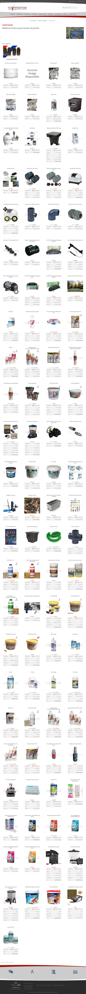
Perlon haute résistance (11, 63)
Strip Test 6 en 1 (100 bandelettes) (75, 780)
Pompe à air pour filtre (32, 168)
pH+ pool (54, 461)
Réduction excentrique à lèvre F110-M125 (32, 240)
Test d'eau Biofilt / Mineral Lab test (75, 462)
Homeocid (75, 672)
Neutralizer (54, 634)
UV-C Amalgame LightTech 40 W (75, 240)
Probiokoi (10, 311)
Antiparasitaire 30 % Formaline (75, 708)
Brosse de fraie (53, 526)
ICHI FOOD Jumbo (54, 383)
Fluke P (10, 347)
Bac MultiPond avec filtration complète (54, 496)
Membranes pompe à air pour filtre (54, 169)
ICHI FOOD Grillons (32, 634)
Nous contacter (70, 985)
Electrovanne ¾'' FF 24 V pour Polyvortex (54, 422)
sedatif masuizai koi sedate (32, 311)
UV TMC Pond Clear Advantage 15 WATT (53, 276)
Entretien (51, 14)
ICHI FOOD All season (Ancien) (32, 887)
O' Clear (32, 672)
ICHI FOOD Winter (54, 887)
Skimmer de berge (75, 94)
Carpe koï (12, 14)
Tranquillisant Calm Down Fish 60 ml (54, 744)
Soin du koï (27, 14)
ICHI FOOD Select (32, 383)
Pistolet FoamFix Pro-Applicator (32, 596)
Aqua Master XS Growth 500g (75, 887)
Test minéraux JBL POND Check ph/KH (32, 816)
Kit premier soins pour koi (32, 779)
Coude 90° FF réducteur (54, 204)
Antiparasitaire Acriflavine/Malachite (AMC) (32, 348)
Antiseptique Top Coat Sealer (11, 383)
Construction (43, 14)
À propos (38, 985)
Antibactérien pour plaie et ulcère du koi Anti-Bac (75, 348)
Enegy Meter (75, 128)
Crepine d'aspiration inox (75, 421)
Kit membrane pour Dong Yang (10, 204)
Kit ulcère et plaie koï (11, 779)
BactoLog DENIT (75, 63)
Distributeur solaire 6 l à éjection (11, 887)
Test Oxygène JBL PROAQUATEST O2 (75, 816)
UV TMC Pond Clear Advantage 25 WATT (53, 240)
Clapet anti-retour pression (75, 204)
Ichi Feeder (32, 128)
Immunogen (54, 672)
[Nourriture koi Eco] (12, 51)
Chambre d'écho (32, 495)
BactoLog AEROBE (10, 94)
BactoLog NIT (54, 63)
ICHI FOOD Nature (75, 383)
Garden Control (11, 168)
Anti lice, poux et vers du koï (75, 560)
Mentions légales (47, 985)
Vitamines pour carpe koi (54, 560)
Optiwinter (75, 634)
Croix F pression (75, 526)
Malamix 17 (10, 708)
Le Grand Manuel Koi (11, 526)
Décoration (58, 14)
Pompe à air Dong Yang (75, 168)
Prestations (72, 14)
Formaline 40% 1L (32, 708)
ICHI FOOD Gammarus (11, 634)
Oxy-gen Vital (10, 927)
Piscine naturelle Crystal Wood (75, 276)
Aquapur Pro (54, 779)
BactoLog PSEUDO (32, 94)
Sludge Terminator (10, 495)
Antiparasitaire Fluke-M (75, 311)
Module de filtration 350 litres (54, 128)
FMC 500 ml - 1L (10, 560)
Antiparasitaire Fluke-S (53, 347)
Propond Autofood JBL (53, 847)
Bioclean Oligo (32, 461)
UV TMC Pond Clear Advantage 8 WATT (32, 276)
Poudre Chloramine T (32, 744)
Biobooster (53, 94)
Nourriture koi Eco (11, 59)
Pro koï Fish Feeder (75, 847)
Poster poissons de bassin (75, 495)
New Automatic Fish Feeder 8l (11, 421)
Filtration (34, 14)
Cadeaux (65, 14)
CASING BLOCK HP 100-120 (32, 63)
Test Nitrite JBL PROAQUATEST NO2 (10, 847)
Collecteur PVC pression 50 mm (10, 240)
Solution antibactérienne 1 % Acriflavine (11, 744)
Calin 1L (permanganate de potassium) (32, 560)
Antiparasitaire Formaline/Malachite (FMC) (53, 708)
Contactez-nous (6, 1)
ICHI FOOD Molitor (75, 596)
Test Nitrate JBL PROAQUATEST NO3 (32, 847)
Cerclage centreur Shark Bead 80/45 (10, 128)
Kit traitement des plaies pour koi (54, 312)
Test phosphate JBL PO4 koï (53, 815)
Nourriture (20, 14)
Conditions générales (59, 985)
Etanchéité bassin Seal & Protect (11, 462)
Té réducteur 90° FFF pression (32, 204)
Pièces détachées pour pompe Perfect (10, 276)
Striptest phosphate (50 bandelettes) (11, 816)
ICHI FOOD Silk (53, 596)
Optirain (11, 672)
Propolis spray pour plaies (75, 744)
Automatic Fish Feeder (32, 421)
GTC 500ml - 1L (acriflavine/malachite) (10, 596)
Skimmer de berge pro (32, 526)
